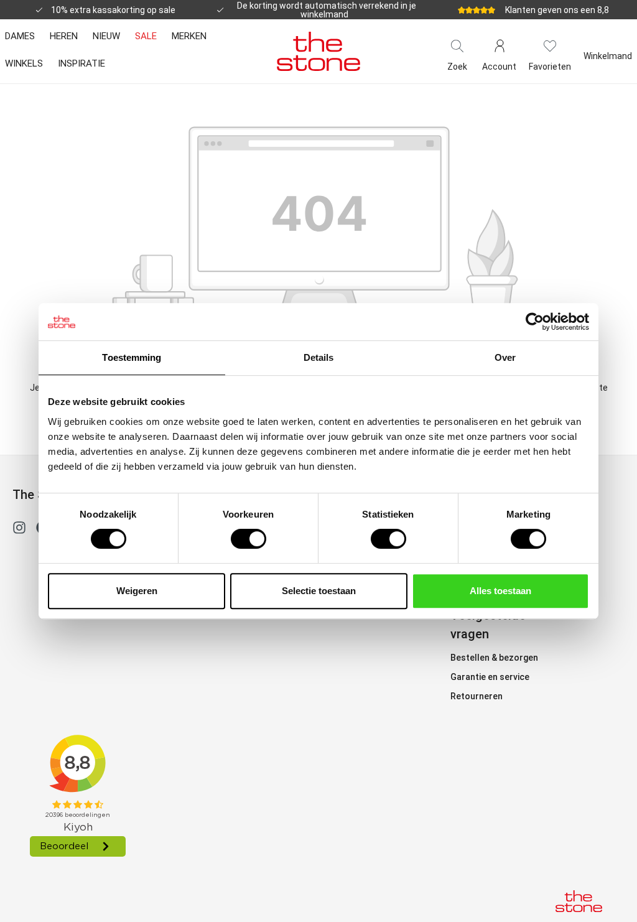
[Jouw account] (499, 44)
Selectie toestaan (319, 590)
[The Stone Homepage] (318, 51)
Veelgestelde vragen (488, 624)
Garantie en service (489, 677)
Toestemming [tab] (131, 357)
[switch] (248, 539)
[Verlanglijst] (550, 44)
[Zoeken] (457, 44)
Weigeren (136, 590)
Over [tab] (505, 357)
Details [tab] (319, 357)
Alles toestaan (500, 590)
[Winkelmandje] (608, 45)
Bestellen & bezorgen (494, 658)
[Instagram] (19, 530)
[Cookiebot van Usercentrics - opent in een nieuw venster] (534, 321)
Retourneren (476, 696)
